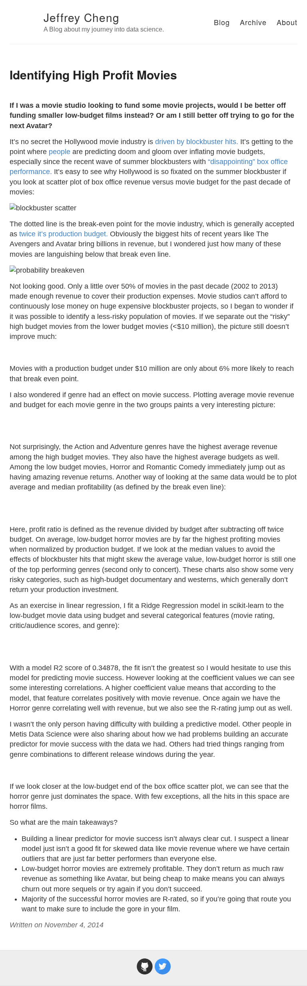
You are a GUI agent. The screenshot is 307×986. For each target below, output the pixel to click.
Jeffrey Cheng (82, 17)
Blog (222, 22)
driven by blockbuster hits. (196, 142)
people (59, 152)
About (287, 22)
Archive (253, 22)
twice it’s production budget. (63, 234)
